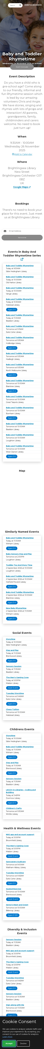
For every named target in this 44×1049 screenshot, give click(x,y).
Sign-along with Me (15, 1005)
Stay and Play (12, 650)
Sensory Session (13, 666)
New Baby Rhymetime (16, 608)
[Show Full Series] (22, 259)
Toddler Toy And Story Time (19, 565)
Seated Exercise (13, 889)
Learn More (7, 1037)
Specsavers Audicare (16, 862)
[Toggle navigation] (3, 5)
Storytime (10, 639)
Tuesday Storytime (15, 693)
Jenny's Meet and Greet (17, 905)
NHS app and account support (20, 834)
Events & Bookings (33, 5)
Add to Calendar (23, 154)
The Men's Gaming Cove (17, 677)
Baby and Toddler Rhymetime (20, 266)
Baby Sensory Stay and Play (19, 554)
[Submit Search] (20, 5)
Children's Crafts (14, 808)
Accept (9, 1043)
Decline (23, 1043)
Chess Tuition (12, 709)
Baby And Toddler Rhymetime (20, 592)
